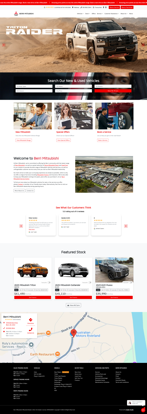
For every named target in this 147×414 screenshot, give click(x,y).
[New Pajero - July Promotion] (73, 44)
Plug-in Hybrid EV (39, 376)
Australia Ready (120, 380)
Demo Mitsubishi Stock (51, 165)
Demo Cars (78, 374)
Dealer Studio (129, 409)
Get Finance (32, 297)
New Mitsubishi (20, 165)
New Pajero (57, 372)
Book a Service (114, 7)
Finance (77, 380)
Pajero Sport (58, 380)
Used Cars (65, 165)
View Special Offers (64, 140)
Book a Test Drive (127, 7)
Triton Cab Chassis (60, 376)
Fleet (117, 376)
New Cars (78, 372)
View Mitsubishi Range (24, 140)
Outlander (57, 382)
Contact (20, 184)
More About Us (19, 190)
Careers (118, 374)
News (131, 13)
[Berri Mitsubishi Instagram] (106, 7)
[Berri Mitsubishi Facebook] (104, 7)
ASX (55, 390)
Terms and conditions (122, 382)
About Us (123, 13)
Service (99, 13)
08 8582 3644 (87, 7)
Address (76, 7)
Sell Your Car (79, 378)
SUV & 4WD (37, 374)
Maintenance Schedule (102, 382)
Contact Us (30, 190)
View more (32, 229)
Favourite (44, 282)
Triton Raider (58, 378)
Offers (94, 13)
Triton (56, 374)
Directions (30, 323)
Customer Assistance (111, 13)
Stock (87, 13)
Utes (35, 372)
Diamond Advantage (101, 378)
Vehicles (79, 13)
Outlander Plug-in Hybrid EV (63, 384)
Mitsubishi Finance (43, 175)
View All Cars (75, 305)
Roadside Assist (100, 380)
